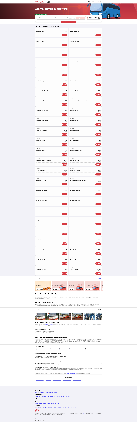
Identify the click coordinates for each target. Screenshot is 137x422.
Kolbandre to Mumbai (41, 130)
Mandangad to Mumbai (42, 90)
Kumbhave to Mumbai (41, 200)
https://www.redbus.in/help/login (71, 373)
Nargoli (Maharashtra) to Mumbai (78, 100)
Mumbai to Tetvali (40, 150)
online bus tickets (49, 324)
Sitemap (58, 396)
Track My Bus (37, 396)
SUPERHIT (89, 289)
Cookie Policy (52, 399)
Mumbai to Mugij (74, 230)
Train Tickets (43, 388)
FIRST (72, 289)
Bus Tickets (37, 388)
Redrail (40, 403)
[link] (43, 286)
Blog (66, 396)
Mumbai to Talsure (40, 140)
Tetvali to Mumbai (40, 170)
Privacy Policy (46, 399)
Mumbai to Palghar (40, 81)
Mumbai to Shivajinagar (42, 110)
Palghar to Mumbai (40, 230)
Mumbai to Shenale (41, 269)
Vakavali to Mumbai (75, 170)
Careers (55, 392)
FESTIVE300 (40, 289)
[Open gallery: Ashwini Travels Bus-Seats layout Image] (89, 316)
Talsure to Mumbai (74, 51)
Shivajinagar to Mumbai (42, 61)
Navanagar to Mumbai (41, 249)
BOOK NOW (64, 35)
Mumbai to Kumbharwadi (76, 249)
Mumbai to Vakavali (75, 190)
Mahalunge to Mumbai (41, 100)
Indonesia (40, 407)
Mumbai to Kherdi (40, 210)
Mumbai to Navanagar (41, 240)
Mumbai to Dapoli (40, 31)
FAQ (54, 396)
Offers (62, 396)
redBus (36, 403)
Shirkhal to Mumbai (74, 81)
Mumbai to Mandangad (42, 120)
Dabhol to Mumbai (74, 269)
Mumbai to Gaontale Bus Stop (77, 220)
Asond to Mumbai (74, 41)
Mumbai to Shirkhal (41, 180)
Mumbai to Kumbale (75, 200)
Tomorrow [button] (83, 17)
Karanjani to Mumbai (75, 240)
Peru (68, 407)
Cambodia (59, 407)
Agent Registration (49, 392)
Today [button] (78, 17)
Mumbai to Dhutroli (74, 140)
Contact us (42, 392)
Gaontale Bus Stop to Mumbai (43, 160)
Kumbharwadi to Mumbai (76, 150)
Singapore (45, 407)
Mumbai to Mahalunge (41, 259)
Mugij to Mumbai (40, 220)
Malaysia (50, 407)
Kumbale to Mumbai (75, 210)
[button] (43, 17)
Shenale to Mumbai (74, 120)
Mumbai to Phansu (74, 130)
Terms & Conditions (39, 399)
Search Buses (69, 21)
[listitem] (37, 282)
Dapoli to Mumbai (40, 41)
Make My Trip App (46, 403)
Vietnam (54, 407)
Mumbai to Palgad (74, 61)
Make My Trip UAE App (55, 403)
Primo (69, 396)
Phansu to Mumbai (74, 31)
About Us (37, 392)
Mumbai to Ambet (40, 71)
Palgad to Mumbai (74, 90)
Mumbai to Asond (74, 71)
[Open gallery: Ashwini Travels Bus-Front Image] (41, 316)
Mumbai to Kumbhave (41, 190)
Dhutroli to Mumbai (74, 110)
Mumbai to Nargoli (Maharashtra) (78, 180)
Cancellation (43, 396)
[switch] (99, 18)
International (73, 407)
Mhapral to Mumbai (74, 259)
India (36, 407)
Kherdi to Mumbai (74, 160)
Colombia (64, 407)
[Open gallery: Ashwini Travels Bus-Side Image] (65, 316)
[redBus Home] (36, 1)
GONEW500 (57, 289)
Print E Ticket (50, 396)
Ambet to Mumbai (40, 51)
